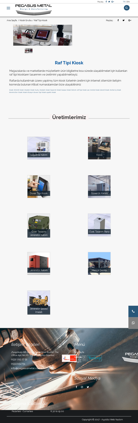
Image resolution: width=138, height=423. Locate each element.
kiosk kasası (61, 90)
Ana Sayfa (12, 20)
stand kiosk (104, 90)
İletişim (77, 362)
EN (128, 2)
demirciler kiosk (15, 92)
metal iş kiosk (115, 90)
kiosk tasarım (51, 90)
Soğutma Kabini (38, 154)
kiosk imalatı (25, 90)
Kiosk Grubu (26, 20)
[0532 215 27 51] (133, 311)
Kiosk (99, 154)
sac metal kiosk (93, 90)
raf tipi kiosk (82, 90)
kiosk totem (71, 90)
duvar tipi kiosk (39, 92)
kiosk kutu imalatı (37, 90)
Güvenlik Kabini (99, 193)
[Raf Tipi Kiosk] (42, 35)
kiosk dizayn (28, 92)
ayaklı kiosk (51, 92)
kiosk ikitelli (14, 90)
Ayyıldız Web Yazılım (112, 419)
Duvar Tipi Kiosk (38, 193)
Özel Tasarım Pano (99, 231)
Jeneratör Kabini (38, 270)
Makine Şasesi (99, 270)
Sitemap (78, 357)
